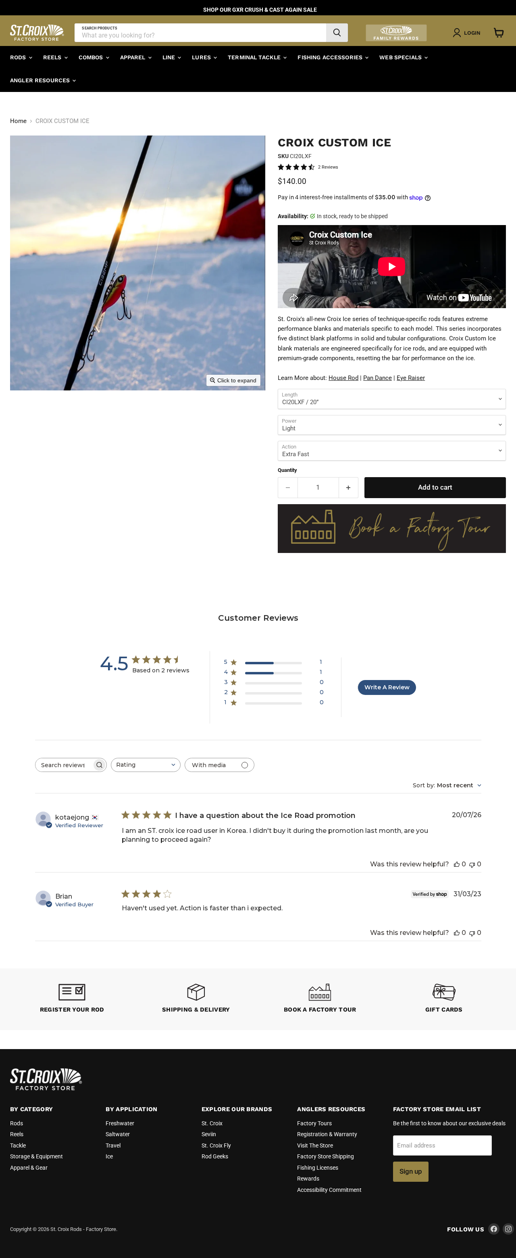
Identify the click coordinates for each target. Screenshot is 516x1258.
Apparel (133, 57)
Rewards (308, 1178)
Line (169, 57)
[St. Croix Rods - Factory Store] (46, 1088)
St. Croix (212, 1123)
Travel (113, 1145)
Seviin (209, 1134)
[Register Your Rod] (72, 999)
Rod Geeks (215, 1156)
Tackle (18, 1145)
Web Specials (401, 57)
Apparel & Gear (29, 1167)
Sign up (410, 1171)
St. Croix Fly (216, 1145)
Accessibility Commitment (329, 1190)
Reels (53, 57)
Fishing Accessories (331, 57)
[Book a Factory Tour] (320, 999)
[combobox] (146, 765)
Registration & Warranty (327, 1134)
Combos (92, 57)
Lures (202, 57)
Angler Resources (40, 80)
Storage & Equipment (36, 1156)
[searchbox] (63, 765)
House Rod (343, 378)
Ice (109, 1156)
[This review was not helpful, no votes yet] (472, 864)
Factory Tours (314, 1123)
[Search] (337, 32)
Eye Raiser (411, 378)
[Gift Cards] (444, 999)
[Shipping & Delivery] (196, 999)
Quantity (287, 470)
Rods (19, 57)
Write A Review (387, 687)
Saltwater (118, 1134)
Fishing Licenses (317, 1167)
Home (18, 121)
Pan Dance (377, 378)
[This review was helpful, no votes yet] (457, 864)
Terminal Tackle (255, 57)
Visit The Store (315, 1145)
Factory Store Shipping (325, 1156)
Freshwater (120, 1123)
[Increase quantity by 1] (349, 487)
